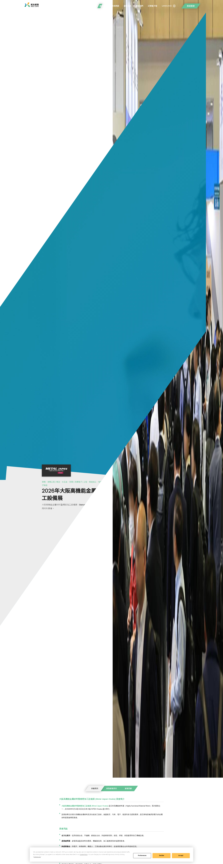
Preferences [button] (37, 857)
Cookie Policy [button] (84, 854)
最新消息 (127, 6)
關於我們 (91, 6)
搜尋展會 (191, 6)
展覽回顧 (128, 788)
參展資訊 (94, 788)
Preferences (142, 855)
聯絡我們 (139, 6)
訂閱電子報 (152, 6)
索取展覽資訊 (111, 788)
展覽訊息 (103, 6)
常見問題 (115, 6)
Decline (161, 855)
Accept (180, 855)
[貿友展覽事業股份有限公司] (31, 4)
